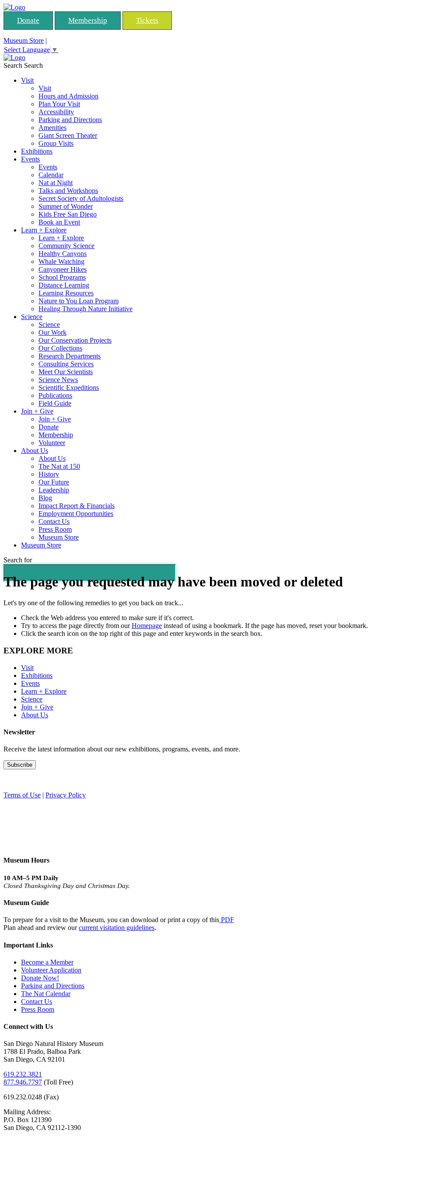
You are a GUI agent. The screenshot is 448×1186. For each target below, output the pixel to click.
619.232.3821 (23, 1074)
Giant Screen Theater (67, 135)
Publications (55, 395)
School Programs (62, 277)
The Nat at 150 (59, 466)
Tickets (147, 20)
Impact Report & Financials (76, 505)
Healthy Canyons (62, 253)
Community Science (66, 245)
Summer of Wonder (65, 206)
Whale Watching (61, 261)
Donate (28, 20)
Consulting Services (66, 364)
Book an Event (59, 222)
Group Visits (56, 143)
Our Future (53, 482)
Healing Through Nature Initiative (85, 308)
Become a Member (47, 962)
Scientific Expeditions (68, 387)
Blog (45, 498)
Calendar (50, 175)
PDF (226, 919)
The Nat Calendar (45, 993)
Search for (18, 560)
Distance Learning (63, 285)
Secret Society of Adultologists (80, 198)
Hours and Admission (68, 96)
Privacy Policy (66, 795)
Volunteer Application (51, 970)
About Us (34, 450)
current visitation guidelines (116, 927)
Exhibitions (36, 151)
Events (30, 159)
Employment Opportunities (75, 513)
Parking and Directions (70, 119)
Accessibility (56, 112)
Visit (27, 80)
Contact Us (54, 521)
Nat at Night (55, 182)
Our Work (52, 332)
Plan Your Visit (59, 104)
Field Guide (54, 403)
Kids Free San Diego (67, 214)
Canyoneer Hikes (62, 269)
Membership (87, 20)
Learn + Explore (43, 230)
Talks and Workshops (68, 190)
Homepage (147, 625)
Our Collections (60, 348)
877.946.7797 (23, 1082)
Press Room (55, 529)
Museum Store (24, 40)
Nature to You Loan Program (78, 301)
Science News (58, 379)
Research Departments (69, 356)
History (48, 474)
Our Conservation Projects (75, 340)
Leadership (53, 490)
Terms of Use (22, 795)
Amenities (52, 127)
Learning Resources (66, 293)
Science (31, 316)
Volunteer (51, 442)
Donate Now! (40, 978)
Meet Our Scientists (65, 371)
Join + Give (37, 411)
